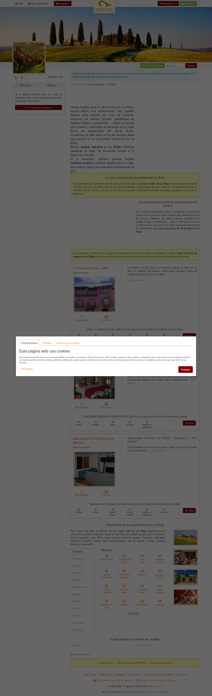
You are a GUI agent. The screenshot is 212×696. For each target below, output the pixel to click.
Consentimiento (29, 343)
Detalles (47, 343)
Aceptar (185, 369)
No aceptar (27, 368)
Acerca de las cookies (67, 343)
